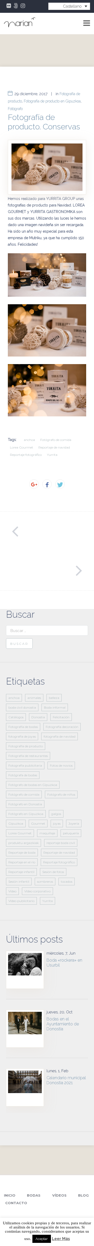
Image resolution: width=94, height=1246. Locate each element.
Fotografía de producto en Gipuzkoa (52, 101)
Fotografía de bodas (23, 727)
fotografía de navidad (59, 736)
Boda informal (55, 707)
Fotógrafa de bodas (22, 775)
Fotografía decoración (62, 727)
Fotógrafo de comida (55, 440)
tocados (66, 881)
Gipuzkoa (15, 823)
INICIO (9, 1195)
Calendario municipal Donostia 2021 (66, 1080)
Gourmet (38, 823)
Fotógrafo (15, 109)
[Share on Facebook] (47, 484)
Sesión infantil (18, 881)
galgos (56, 814)
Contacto (16, 1203)
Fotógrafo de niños (61, 794)
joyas (57, 823)
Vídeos (59, 1195)
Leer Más (61, 1239)
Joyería (73, 823)
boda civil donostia (22, 707)
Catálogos (16, 717)
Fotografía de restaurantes (28, 756)
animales (34, 698)
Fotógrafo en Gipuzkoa (25, 814)
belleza (54, 698)
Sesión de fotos (53, 872)
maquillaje (47, 833)
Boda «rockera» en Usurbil (64, 963)
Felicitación (61, 717)
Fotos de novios (61, 765)
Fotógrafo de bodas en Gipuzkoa (32, 785)
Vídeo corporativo (37, 891)
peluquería (71, 833)
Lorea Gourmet (21, 447)
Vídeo (12, 891)
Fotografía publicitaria (25, 765)
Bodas (33, 1195)
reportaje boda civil (60, 843)
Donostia (38, 717)
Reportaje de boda (22, 852)
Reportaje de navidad (54, 447)
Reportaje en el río (21, 862)
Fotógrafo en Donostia (25, 804)
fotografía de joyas (22, 736)
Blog (83, 1195)
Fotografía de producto (25, 746)
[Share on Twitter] (60, 484)
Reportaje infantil (21, 872)
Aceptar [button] (42, 1239)
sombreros (45, 881)
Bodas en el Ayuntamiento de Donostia (62, 1024)
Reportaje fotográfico (26, 455)
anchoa (29, 440)
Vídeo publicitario (21, 901)
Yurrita (52, 455)
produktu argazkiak (23, 843)
